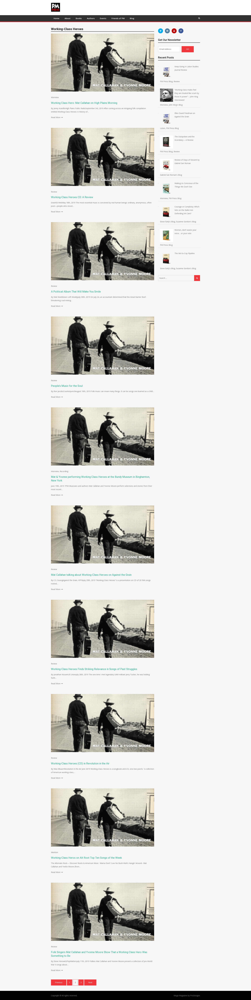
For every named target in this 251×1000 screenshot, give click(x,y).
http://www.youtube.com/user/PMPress (174, 30)
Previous (58, 982)
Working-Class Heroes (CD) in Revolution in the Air (80, 763)
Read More (55, 117)
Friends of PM (118, 18)
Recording (64, 471)
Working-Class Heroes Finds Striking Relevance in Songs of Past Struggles (94, 669)
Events (103, 18)
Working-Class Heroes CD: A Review (72, 197)
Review (54, 192)
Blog (132, 18)
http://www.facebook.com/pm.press (180, 30)
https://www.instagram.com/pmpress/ (167, 30)
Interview (55, 97)
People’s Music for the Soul (67, 385)
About (67, 18)
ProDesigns (195, 995)
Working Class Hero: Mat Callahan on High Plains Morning (84, 102)
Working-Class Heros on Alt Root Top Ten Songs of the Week (86, 857)
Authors (91, 18)
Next (90, 982)
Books (79, 18)
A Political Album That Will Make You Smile (76, 291)
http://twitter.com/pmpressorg (160, 30)
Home (56, 18)
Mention (54, 852)
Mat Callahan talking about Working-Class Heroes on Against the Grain (91, 574)
